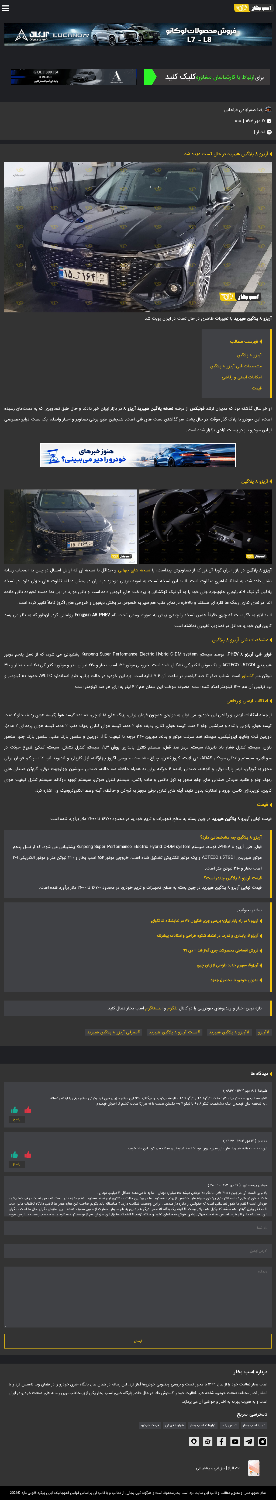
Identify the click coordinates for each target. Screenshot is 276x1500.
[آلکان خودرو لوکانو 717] (138, 34)
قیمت (257, 388)
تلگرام (172, 1008)
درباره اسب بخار (254, 1425)
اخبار (261, 132)
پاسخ (16, 1119)
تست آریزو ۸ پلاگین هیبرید (173, 1032)
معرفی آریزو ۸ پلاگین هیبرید (112, 1032)
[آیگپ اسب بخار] (194, 1441)
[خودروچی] (207, 77)
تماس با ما (229, 1425)
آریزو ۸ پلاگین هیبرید (228, 1032)
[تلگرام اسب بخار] (138, 455)
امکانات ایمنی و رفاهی (242, 377)
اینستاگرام (154, 1008)
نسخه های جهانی (134, 570)
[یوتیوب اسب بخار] (235, 1441)
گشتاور (248, 676)
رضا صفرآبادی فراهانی (244, 109)
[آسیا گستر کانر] (74, 77)
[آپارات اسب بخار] (207, 1441)
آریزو (262, 1032)
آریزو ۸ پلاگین (249, 355)
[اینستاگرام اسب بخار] (262, 1441)
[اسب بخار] (254, 8)
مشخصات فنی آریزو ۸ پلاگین (236, 366)
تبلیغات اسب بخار (202, 1425)
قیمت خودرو (150, 1425)
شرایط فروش (174, 1425)
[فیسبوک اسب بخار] (221, 1441)
